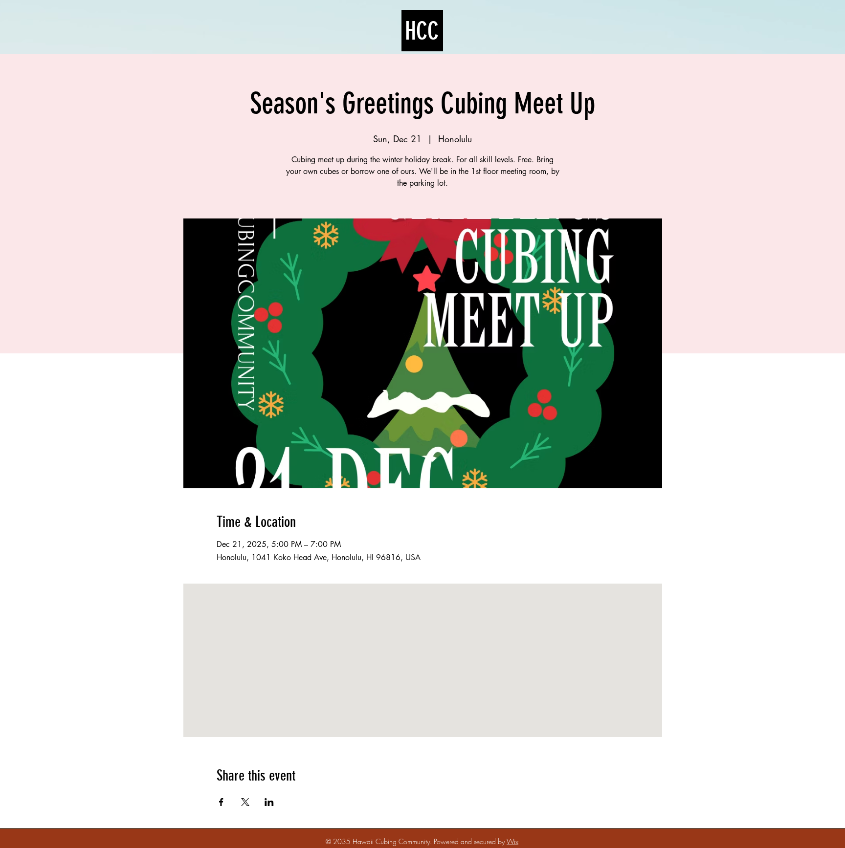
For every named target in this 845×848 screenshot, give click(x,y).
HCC (422, 31)
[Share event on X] (245, 802)
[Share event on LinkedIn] (269, 802)
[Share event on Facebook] (221, 802)
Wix (512, 841)
